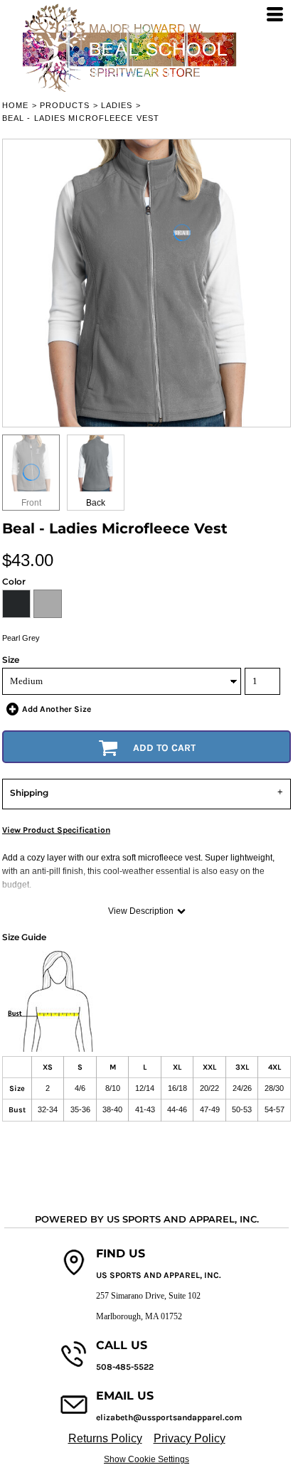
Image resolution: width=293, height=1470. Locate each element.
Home (15, 105)
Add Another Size (56, 709)
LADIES (117, 105)
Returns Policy (105, 1438)
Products (65, 105)
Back (95, 503)
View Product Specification (56, 830)
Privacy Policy (189, 1438)
